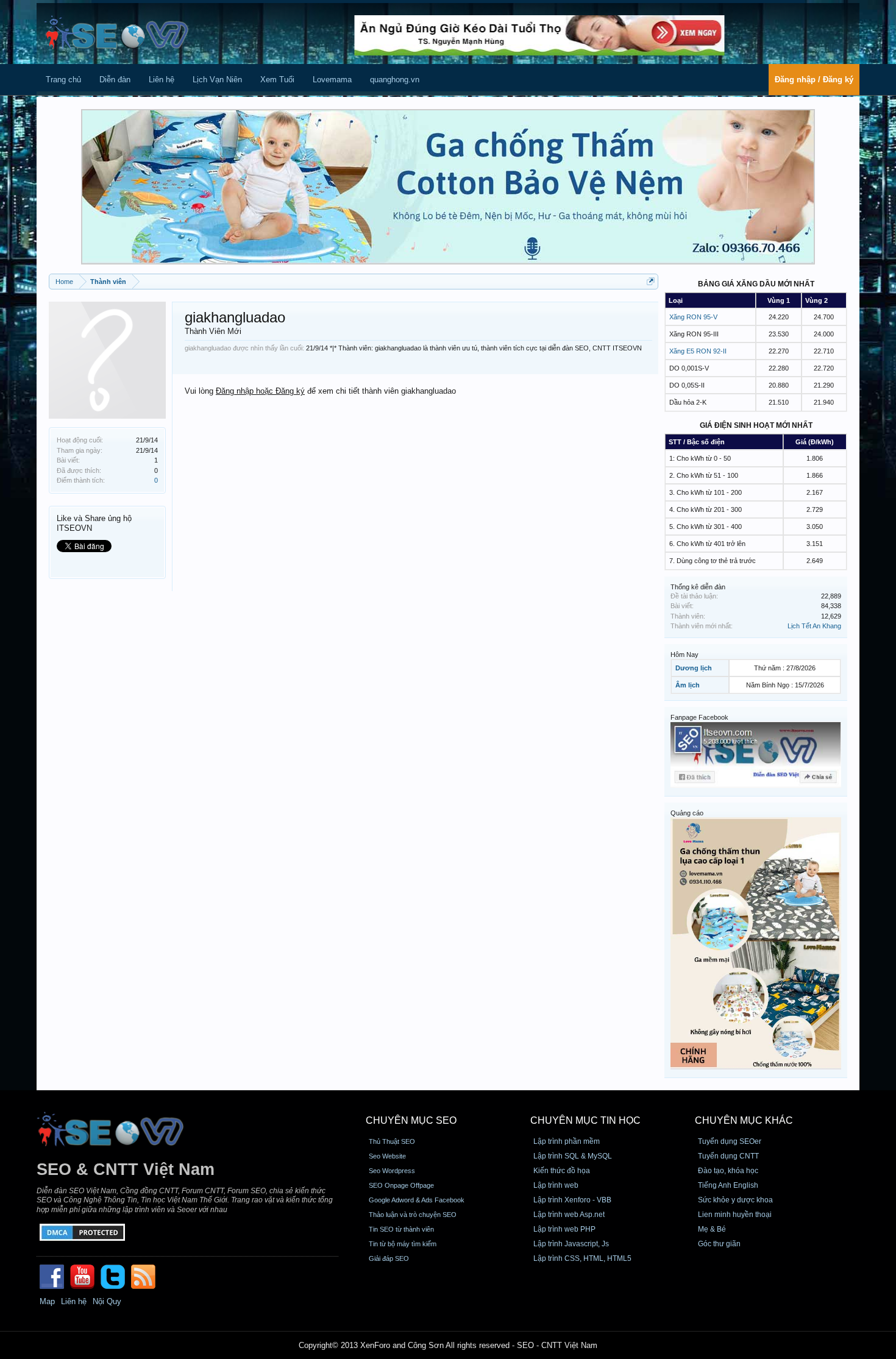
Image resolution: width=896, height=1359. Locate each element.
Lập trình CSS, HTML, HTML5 (582, 1258)
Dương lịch (693, 668)
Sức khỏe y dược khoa (735, 1200)
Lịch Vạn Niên (217, 79)
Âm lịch (687, 685)
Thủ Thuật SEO (392, 1141)
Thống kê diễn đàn (697, 587)
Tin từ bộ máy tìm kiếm (402, 1243)
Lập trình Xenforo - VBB (572, 1200)
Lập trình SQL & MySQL (572, 1156)
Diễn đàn (114, 79)
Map (47, 1301)
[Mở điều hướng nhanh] (651, 281)
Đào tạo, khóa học (728, 1170)
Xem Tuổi (277, 79)
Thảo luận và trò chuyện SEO (413, 1214)
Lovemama (332, 79)
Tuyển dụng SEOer (729, 1141)
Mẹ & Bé (712, 1229)
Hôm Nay (684, 654)
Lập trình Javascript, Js (571, 1244)
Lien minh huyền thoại (735, 1214)
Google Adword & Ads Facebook (416, 1200)
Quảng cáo (686, 813)
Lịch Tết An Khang (814, 626)
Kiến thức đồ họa (561, 1170)
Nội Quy (107, 1301)
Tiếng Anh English (728, 1185)
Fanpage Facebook (699, 717)
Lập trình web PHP (564, 1229)
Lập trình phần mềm (566, 1141)
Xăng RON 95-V (693, 317)
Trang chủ (63, 79)
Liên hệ (161, 79)
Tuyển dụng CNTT (728, 1156)
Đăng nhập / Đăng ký (814, 79)
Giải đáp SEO (389, 1258)
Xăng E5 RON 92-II (698, 351)
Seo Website (387, 1156)
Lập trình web (555, 1185)
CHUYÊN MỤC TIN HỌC (585, 1120)
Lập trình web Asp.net (569, 1214)
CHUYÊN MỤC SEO (411, 1120)
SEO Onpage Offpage (401, 1185)
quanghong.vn (394, 79)
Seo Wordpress (392, 1170)
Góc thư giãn (719, 1244)
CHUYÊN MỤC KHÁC (744, 1120)
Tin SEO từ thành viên (401, 1229)
